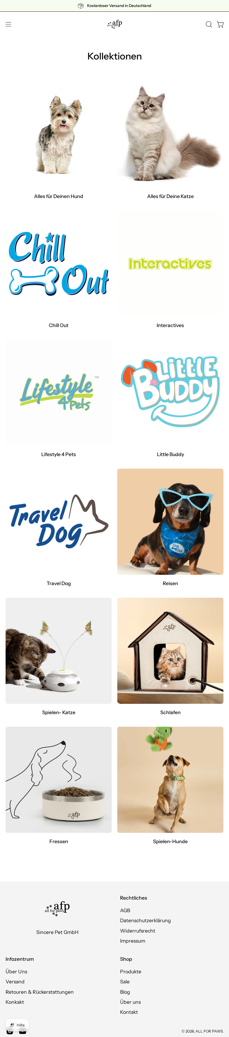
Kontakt (129, 1012)
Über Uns (16, 971)
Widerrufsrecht (137, 931)
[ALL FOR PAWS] (114, 24)
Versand (15, 981)
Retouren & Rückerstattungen (40, 992)
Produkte (130, 971)
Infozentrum (20, 959)
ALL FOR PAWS (209, 1031)
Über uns (130, 1002)
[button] (208, 24)
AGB (125, 910)
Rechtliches (133, 898)
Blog (125, 992)
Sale (125, 981)
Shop (126, 959)
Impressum (132, 941)
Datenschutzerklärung (145, 921)
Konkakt (15, 1002)
